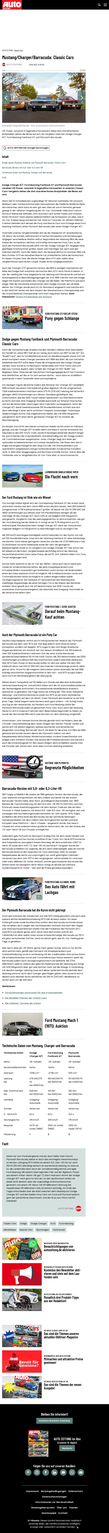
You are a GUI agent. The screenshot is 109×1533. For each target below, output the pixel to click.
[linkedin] (54, 1472)
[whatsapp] (72, 1472)
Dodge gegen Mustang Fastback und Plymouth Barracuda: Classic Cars (34, 162)
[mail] (80, 1472)
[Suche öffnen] (99, 4)
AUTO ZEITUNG (7, 50)
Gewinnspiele (48, 1513)
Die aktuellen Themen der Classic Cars (26, 998)
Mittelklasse (9, 1229)
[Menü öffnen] (105, 4)
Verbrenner (59, 1229)
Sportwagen (42, 1229)
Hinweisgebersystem (43, 1507)
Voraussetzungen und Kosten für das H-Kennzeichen (33, 992)
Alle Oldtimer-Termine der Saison (23, 1003)
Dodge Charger (39, 1223)
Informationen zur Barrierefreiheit (54, 1502)
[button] (44, 167)
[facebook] (45, 1472)
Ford (53, 1223)
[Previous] (6, 97)
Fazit (4, 177)
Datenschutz (75, 1491)
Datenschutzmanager (54, 1496)
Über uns (62, 1507)
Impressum (32, 1491)
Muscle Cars (26, 1229)
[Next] (82, 97)
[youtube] (63, 1472)
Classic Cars (18, 50)
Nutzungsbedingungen (53, 1491)
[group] (44, 106)
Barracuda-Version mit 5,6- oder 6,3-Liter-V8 (22, 167)
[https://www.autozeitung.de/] (12, 5)
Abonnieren (67, 1448)
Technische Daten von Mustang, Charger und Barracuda (27, 172)
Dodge (23, 1223)
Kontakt (63, 1513)
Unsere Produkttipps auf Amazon (34, 296)
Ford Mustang (66, 1223)
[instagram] (37, 1472)
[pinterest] (28, 1472)
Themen (73, 1507)
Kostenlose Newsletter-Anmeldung (54, 1420)
